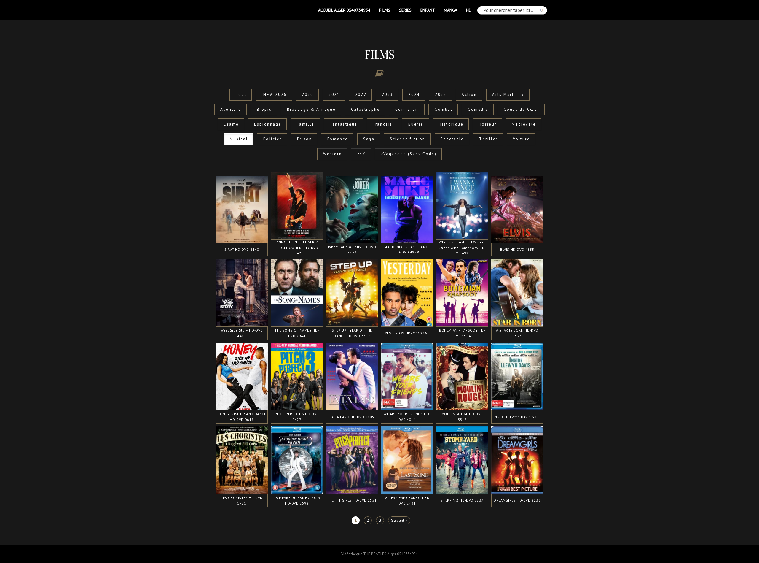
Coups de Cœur (522, 109)
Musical (239, 139)
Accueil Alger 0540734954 (344, 10)
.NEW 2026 (274, 94)
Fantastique (344, 124)
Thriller (488, 139)
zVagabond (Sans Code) (409, 153)
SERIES (405, 10)
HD (468, 10)
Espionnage (267, 124)
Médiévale (524, 124)
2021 (334, 94)
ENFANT (427, 10)
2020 (307, 94)
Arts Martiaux (508, 94)
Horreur (488, 124)
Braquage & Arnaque (311, 109)
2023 (387, 94)
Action (469, 94)
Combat (444, 109)
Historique (451, 124)
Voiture (521, 139)
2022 (360, 94)
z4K (361, 153)
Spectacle (452, 139)
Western (332, 153)
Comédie (478, 109)
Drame (231, 124)
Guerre (416, 124)
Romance (337, 139)
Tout (241, 94)
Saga (368, 139)
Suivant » (399, 520)
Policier (272, 139)
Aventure (230, 109)
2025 (440, 94)
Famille (306, 124)
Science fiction (407, 139)
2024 (414, 94)
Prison (304, 139)
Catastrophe (365, 109)
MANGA (450, 10)
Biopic (264, 109)
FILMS (384, 10)
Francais (383, 124)
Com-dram (407, 109)
